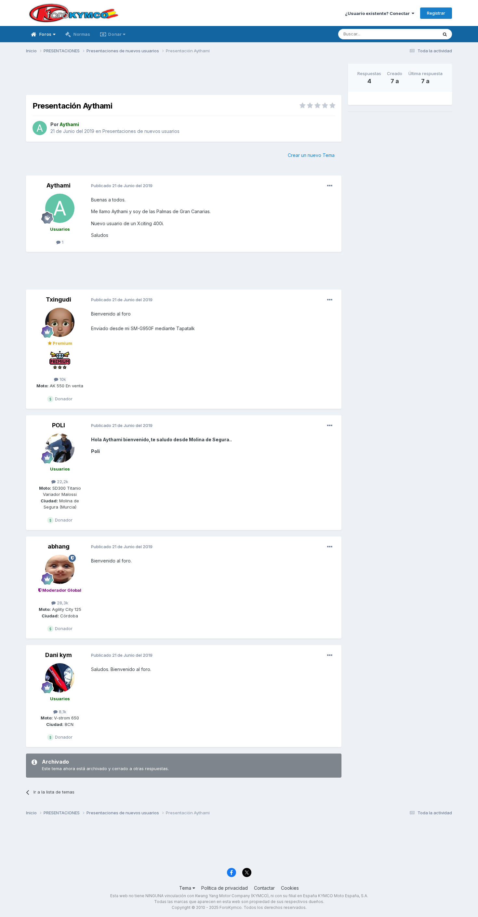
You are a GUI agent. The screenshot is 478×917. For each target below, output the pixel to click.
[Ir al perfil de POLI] (59, 448)
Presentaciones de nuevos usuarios (140, 131)
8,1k (62, 711)
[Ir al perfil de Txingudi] (59, 322)
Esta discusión (415, 34)
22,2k (62, 481)
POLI (58, 425)
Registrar (436, 13)
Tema (186, 888)
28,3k (62, 602)
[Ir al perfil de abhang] (59, 569)
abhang (59, 546)
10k (62, 379)
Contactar (264, 888)
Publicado (122, 185)
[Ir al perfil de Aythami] (40, 128)
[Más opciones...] (329, 186)
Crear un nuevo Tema (311, 155)
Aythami (58, 185)
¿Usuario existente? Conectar (378, 13)
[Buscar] (445, 34)
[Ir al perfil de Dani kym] (59, 677)
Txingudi (58, 299)
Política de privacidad (224, 888)
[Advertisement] (183, 78)
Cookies (290, 888)
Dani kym (58, 655)
